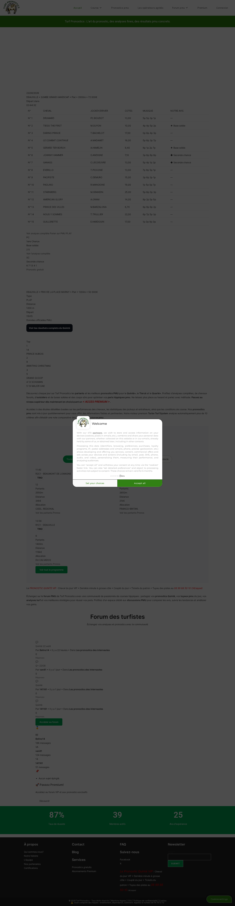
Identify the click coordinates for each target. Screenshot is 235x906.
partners (97, 432)
